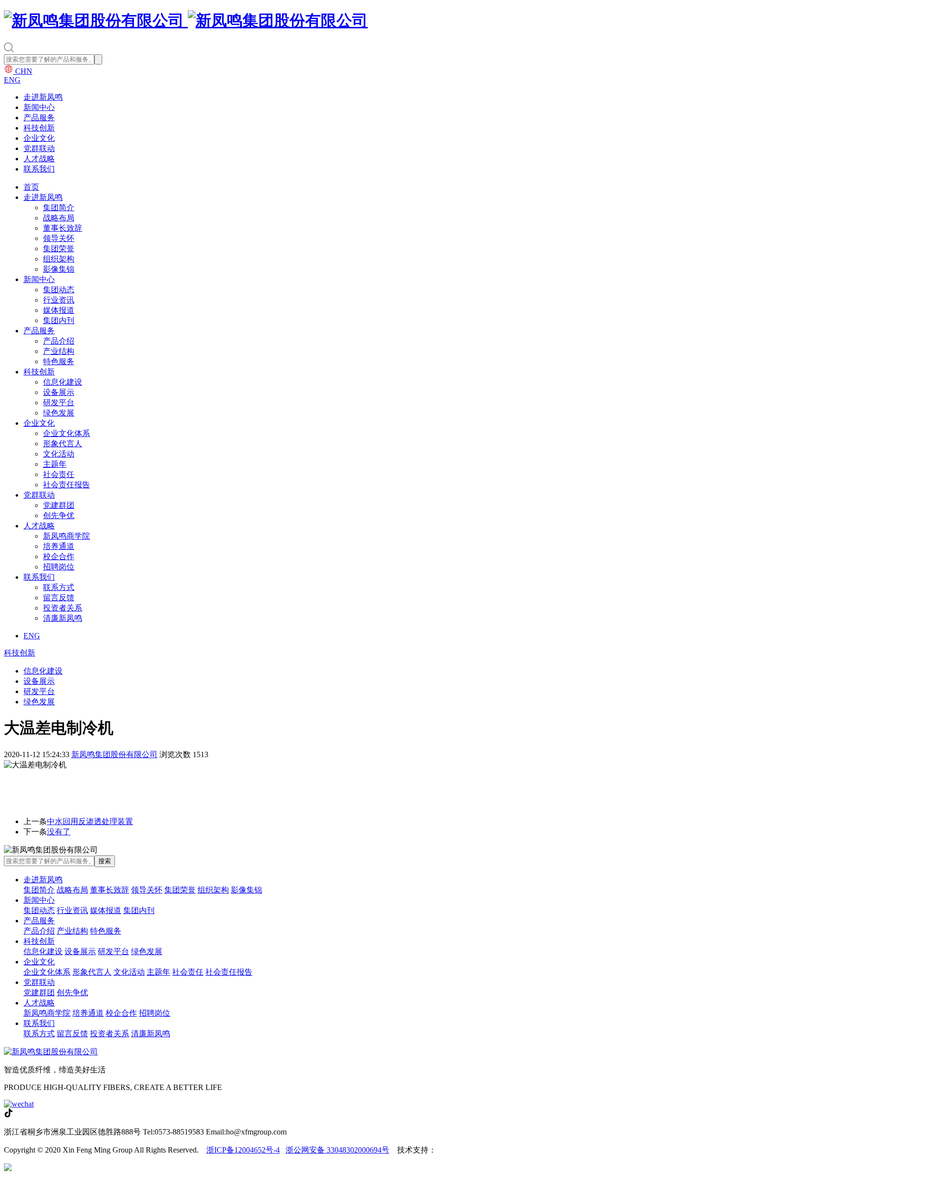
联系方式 (58, 587)
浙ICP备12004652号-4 (243, 1150)
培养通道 (58, 546)
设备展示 (58, 392)
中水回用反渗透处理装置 (90, 821)
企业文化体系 (66, 433)
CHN (22, 71)
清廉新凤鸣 (62, 618)
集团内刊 (58, 320)
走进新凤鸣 (43, 97)
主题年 (55, 464)
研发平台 (58, 402)
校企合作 (58, 556)
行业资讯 (58, 300)
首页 (31, 187)
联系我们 (39, 169)
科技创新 (39, 128)
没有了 (58, 832)
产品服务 (39, 117)
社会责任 (58, 474)
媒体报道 (58, 310)
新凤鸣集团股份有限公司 (114, 754)
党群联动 (39, 148)
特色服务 (58, 361)
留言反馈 (58, 597)
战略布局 (58, 218)
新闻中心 (39, 107)
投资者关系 (62, 608)
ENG (12, 80)
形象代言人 (62, 443)
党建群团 (58, 505)
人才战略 (39, 158)
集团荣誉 (58, 248)
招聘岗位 (58, 567)
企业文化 (39, 138)
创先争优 (58, 515)
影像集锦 (58, 269)
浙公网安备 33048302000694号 (337, 1150)
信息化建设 (62, 382)
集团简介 (58, 207)
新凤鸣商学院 (66, 536)
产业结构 (58, 351)
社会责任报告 (66, 484)
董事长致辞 (62, 228)
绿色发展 (58, 413)
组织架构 (58, 259)
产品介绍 (58, 341)
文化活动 (58, 454)
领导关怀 (58, 238)
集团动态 (58, 289)
